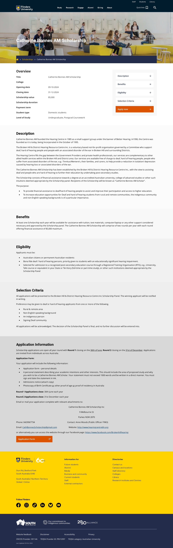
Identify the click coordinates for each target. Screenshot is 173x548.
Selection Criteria (135, 101)
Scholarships (27, 59)
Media (67, 471)
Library (115, 477)
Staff (66, 480)
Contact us (117, 464)
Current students (72, 477)
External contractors (73, 483)
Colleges (116, 474)
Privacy (91, 534)
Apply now (135, 109)
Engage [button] (81, 8)
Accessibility (69, 534)
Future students (71, 464)
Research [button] (70, 8)
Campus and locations (122, 467)
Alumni (67, 467)
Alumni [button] (90, 8)
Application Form (26, 439)
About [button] (109, 8)
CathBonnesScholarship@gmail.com (39, 427)
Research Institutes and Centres (126, 480)
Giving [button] (100, 8)
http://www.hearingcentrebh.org (92, 427)
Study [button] (59, 8)
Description (135, 76)
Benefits (135, 84)
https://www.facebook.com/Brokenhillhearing (106, 432)
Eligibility (135, 92)
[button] (143, 7)
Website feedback (23, 534)
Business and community (75, 474)
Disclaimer (44, 534)
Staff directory (118, 471)
